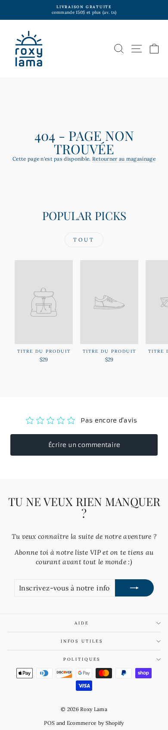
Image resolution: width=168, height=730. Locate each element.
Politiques (82, 659)
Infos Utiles (82, 641)
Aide (82, 623)
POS (49, 723)
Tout (83, 239)
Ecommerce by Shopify (95, 723)
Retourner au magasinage (124, 158)
